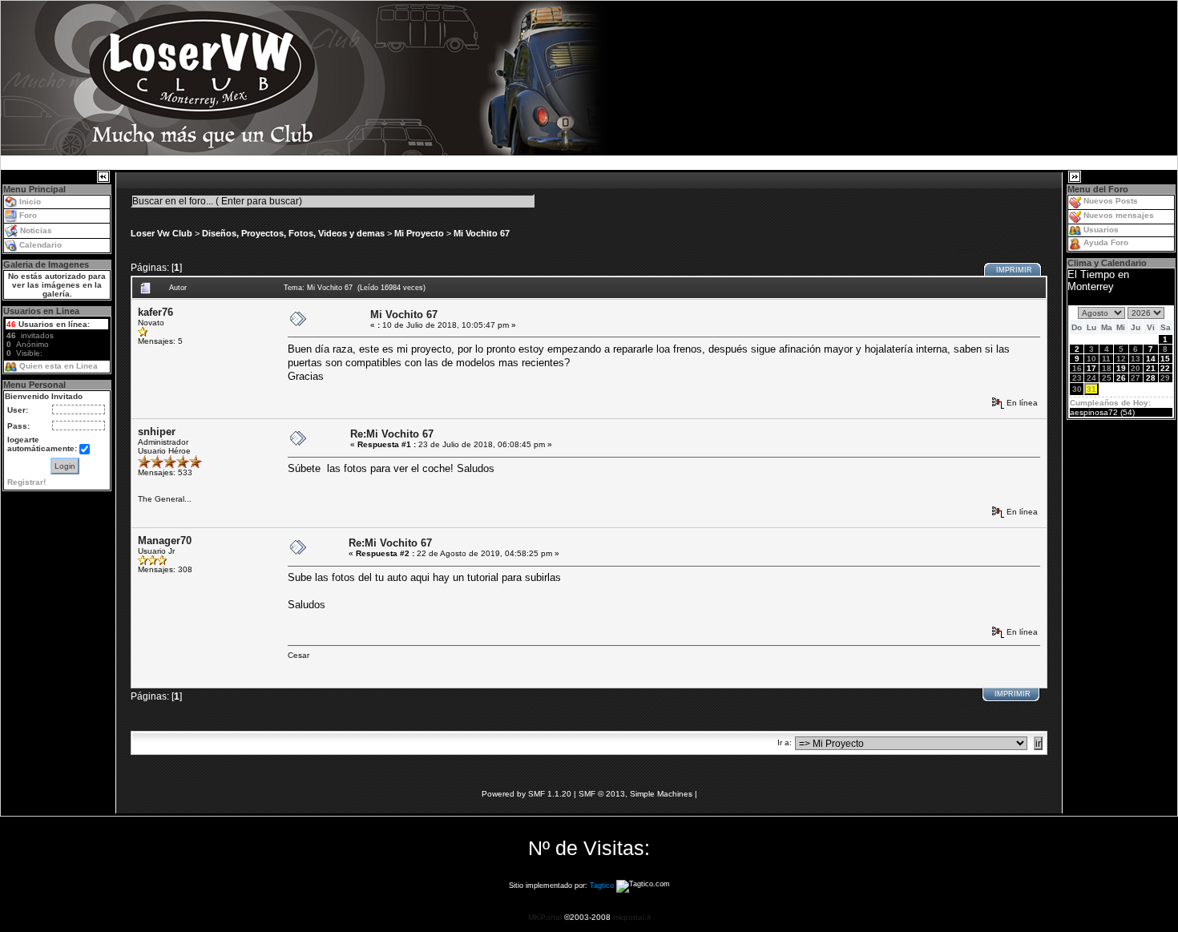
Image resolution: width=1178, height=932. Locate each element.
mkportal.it (632, 917)
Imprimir (1014, 270)
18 (1106, 368)
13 (1135, 358)
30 (1077, 389)
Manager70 (165, 541)
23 (1077, 377)
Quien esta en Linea (58, 365)
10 (1091, 358)
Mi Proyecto (419, 233)
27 (1135, 377)
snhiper (156, 432)
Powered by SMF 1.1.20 (526, 793)
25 (1106, 377)
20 (1135, 368)
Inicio (30, 201)
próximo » (1019, 254)
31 (1091, 389)
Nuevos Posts (1110, 200)
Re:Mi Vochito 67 (392, 434)
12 (1121, 358)
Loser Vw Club (161, 233)
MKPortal (545, 917)
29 (1165, 377)
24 (1091, 377)
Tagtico (602, 886)
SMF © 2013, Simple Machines (635, 793)
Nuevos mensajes (1118, 215)
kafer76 (155, 312)
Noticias (36, 230)
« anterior (971, 254)
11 (1106, 358)
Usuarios (1101, 229)
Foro (28, 215)
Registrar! (26, 482)
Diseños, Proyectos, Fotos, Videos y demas (293, 233)
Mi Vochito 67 (482, 233)
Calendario (40, 244)
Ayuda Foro (1105, 242)
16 (1077, 368)
